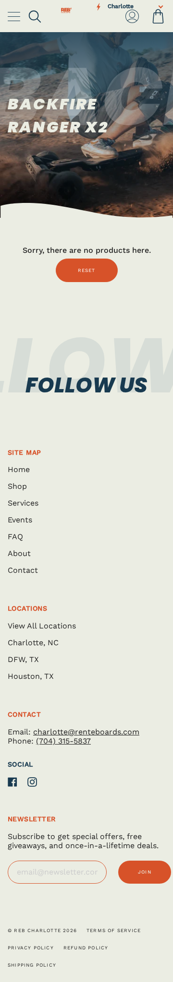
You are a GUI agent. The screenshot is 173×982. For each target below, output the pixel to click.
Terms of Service (113, 930)
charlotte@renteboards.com (86, 731)
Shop (17, 486)
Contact (23, 570)
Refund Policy (86, 947)
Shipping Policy (32, 965)
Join (144, 872)
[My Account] (132, 16)
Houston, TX (31, 676)
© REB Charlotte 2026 (42, 930)
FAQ (15, 536)
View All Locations (42, 625)
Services (23, 503)
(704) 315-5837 (63, 740)
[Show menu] (15, 16)
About (19, 553)
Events (20, 519)
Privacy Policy (31, 947)
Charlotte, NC (33, 642)
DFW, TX (23, 659)
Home (19, 469)
